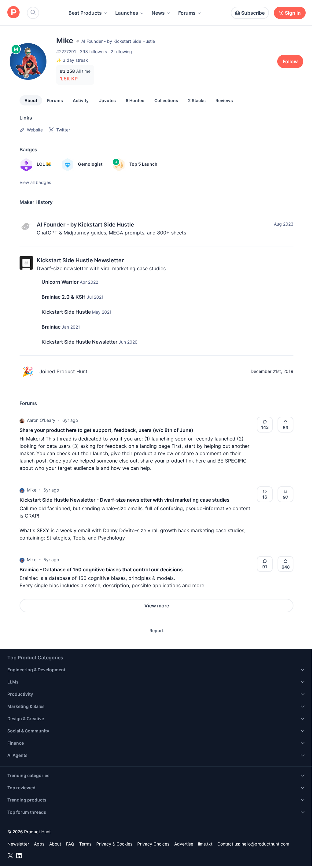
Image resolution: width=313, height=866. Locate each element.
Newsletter (18, 843)
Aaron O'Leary (41, 420)
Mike (31, 489)
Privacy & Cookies (114, 843)
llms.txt (205, 843)
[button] (22, 420)
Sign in (293, 13)
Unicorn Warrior (60, 282)
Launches (126, 13)
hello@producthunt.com (265, 843)
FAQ (70, 843)
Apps (39, 843)
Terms (85, 843)
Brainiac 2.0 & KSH (64, 297)
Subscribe (253, 13)
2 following (121, 51)
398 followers (93, 51)
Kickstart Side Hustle (66, 312)
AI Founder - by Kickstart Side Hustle (85, 224)
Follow (290, 61)
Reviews (224, 100)
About (30, 100)
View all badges (35, 182)
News (158, 13)
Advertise (183, 843)
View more (156, 606)
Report (156, 630)
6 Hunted (135, 100)
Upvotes (107, 100)
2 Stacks (197, 100)
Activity (81, 100)
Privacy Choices (153, 843)
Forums (187, 13)
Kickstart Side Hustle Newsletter (80, 260)
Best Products (85, 13)
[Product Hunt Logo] (13, 12)
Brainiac (51, 327)
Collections (166, 100)
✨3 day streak (72, 60)
